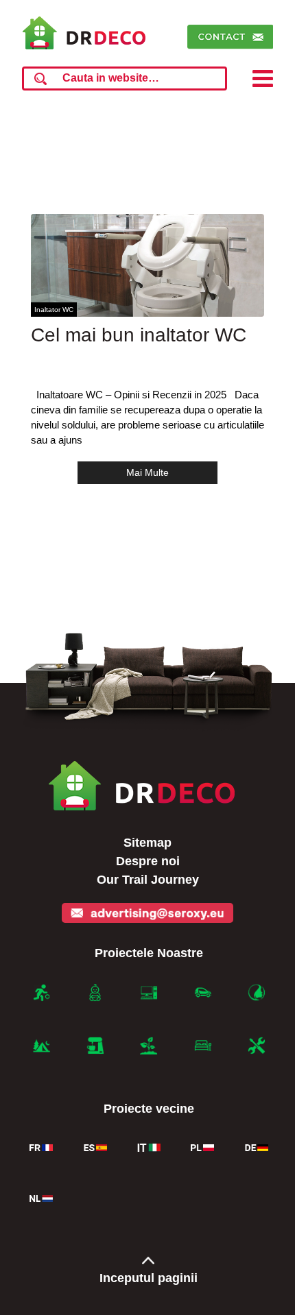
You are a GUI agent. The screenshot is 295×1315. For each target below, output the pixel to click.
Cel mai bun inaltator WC (138, 335)
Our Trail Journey (148, 879)
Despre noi (148, 861)
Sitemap (147, 842)
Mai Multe (147, 472)
